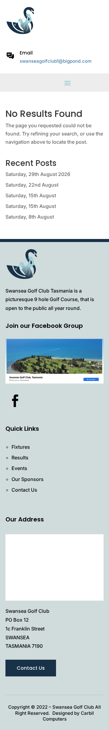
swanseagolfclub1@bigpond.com (55, 61)
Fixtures (21, 447)
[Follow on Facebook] (15, 401)
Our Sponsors (28, 479)
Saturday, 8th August (29, 217)
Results (20, 457)
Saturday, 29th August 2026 (37, 174)
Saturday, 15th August (30, 195)
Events (19, 468)
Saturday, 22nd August (31, 185)
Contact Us (24, 490)
